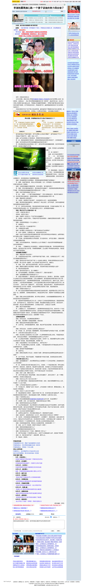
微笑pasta (69, 113)
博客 (74, 1)
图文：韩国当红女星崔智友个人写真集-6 (47, 550)
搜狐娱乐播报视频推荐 (43, 15)
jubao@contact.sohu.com (52, 585)
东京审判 (69, 122)
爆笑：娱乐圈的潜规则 (73, 185)
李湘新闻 (35, 99)
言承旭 (71, 132)
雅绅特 (76, 77)
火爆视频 (74, 20)
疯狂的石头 (74, 118)
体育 (44, 1)
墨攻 (77, 122)
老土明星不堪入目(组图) (73, 18)
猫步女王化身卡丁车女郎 (74, 14)
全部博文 (77, 581)
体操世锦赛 (70, 72)
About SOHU (61, 581)
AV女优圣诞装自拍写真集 (73, 154)
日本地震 (70, 62)
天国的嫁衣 (74, 116)
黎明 (77, 130)
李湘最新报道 (42, 4)
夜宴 (77, 111)
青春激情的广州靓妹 (72, 188)
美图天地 (74, 169)
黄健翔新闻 (33, 399)
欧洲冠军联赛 (71, 73)
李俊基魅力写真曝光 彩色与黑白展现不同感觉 (49, 535)
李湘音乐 (41, 99)
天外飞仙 (69, 116)
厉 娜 (68, 137)
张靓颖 (71, 137)
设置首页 (15, 581)
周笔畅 (71, 134)
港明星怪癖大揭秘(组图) (73, 16)
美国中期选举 (75, 62)
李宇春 (68, 134)
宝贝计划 (73, 122)
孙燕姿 (75, 134)
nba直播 (70, 70)
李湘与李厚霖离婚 (33, 4)
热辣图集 (74, 4)
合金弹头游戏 (76, 167)
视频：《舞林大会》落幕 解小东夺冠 (34, 20)
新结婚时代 (74, 113)
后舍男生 (76, 128)
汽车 (55, 1)
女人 (61, 1)
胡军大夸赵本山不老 (74, 33)
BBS (76, 1)
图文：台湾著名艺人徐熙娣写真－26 (46, 544)
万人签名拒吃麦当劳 (29, 544)
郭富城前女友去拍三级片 (74, 190)
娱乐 (47, 1)
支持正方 (22, 131)
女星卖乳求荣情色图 (29, 553)
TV (63, 1)
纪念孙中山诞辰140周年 (73, 66)
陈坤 (75, 132)
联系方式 (48, 581)
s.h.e (77, 132)
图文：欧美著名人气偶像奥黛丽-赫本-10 (48, 554)
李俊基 (68, 132)
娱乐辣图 (15, 533)
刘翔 (74, 72)
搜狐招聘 (32, 581)
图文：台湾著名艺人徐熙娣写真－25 (46, 548)
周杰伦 (68, 128)
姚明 (73, 70)
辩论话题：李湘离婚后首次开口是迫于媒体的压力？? (40, 118)
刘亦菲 (71, 135)
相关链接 (17, 556)
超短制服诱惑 (70, 165)
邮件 (71, 1)
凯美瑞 (74, 75)
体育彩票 (76, 73)
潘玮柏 (74, 130)
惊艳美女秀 (77, 165)
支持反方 (55, 131)
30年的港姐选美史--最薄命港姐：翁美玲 (47, 546)
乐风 (72, 75)
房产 (58, 1)
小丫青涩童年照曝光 (18, 553)
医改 (69, 79)
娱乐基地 (74, 141)
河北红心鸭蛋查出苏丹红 (74, 64)
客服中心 (43, 581)
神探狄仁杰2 (70, 115)
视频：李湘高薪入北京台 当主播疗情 (34, 18)
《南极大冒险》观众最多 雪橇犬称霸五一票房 (49, 541)
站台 (70, 118)
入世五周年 (72, 79)
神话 (76, 120)
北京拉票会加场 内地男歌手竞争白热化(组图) (48, 537)
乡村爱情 (75, 115)
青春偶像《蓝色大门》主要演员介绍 (46, 552)
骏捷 (73, 77)
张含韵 (68, 135)
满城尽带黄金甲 (70, 120)
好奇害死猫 (74, 124)
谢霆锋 (70, 130)
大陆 (19, 4)
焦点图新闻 (76, 68)
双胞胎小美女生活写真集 (73, 160)
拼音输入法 (70, 68)
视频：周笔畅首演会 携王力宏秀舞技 (54, 18)
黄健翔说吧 (40, 399)
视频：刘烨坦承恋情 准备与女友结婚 (54, 20)
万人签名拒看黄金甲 (74, 35)
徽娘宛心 (69, 111)
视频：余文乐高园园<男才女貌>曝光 (34, 22)
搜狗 (79, 1)
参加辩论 (39, 131)
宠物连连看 (70, 167)
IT (52, 1)
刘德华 (71, 128)
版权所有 (62, 583)
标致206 (70, 77)
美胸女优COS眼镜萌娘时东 (74, 158)
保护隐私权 (54, 581)
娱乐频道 (15, 4)
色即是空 (69, 124)
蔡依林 (75, 135)
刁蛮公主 (73, 111)
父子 (68, 118)
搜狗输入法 (21, 581)
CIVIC (69, 75)
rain (68, 130)
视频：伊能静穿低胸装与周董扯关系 (54, 22)
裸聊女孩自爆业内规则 (73, 187)
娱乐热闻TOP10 (40, 533)
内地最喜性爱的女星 (18, 544)
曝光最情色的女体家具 (73, 192)
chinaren (67, 1)
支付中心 (27, 581)
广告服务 (37, 581)
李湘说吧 (46, 99)
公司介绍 (67, 581)
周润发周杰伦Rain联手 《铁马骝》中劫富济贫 (49, 539)
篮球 (77, 72)
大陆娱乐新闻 (25, 4)
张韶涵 (74, 137)
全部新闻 (72, 581)
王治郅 (76, 70)
